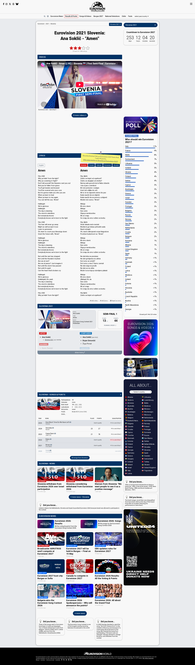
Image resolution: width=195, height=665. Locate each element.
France (130, 447)
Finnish (91, 165)
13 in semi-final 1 (115, 423)
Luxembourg (148, 400)
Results (71, 16)
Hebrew (99, 165)
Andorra (130, 400)
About (37, 659)
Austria (130, 409)
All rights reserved (148, 658)
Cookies (57, 659)
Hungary (130, 459)
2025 (40, 423)
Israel (129, 468)
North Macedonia (150, 421)
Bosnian (83, 165)
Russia (146, 435)
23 (92, 429)
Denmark (130, 438)
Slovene (116, 165)
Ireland (129, 465)
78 (99, 434)
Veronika (49, 428)
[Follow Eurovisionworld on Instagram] (6, 4)
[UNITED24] (141, 547)
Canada (130, 427)
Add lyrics (104, 300)
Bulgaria (130, 424)
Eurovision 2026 (140, 326)
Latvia (129, 473)
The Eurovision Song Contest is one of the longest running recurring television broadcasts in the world (79, 624)
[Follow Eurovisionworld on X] (10, 4)
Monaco (147, 409)
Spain (146, 453)
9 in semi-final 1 (116, 428)
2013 (80, 407)
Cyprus (130, 432)
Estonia (130, 441)
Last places (65, 407)
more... (63, 414)
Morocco (147, 415)
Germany (130, 453)
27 (99, 429)
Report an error (116, 300)
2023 (40, 434)
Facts (130, 16)
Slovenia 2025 (49, 340)
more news (80, 613)
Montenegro (148, 412)
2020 (40, 451)
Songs (85, 16)
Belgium (130, 418)
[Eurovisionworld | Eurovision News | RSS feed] (71, 659)
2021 (40, 445)
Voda (49, 451)
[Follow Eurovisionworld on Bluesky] (17, 4)
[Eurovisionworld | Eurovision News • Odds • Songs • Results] (97, 7)
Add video (94, 300)
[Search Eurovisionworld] (44, 16)
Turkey (146, 462)
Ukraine (147, 465)
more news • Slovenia (80, 497)
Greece (130, 456)
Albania (130, 397)
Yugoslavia (148, 471)
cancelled (118, 451)
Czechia (130, 435)
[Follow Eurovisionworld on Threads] (13, 4)
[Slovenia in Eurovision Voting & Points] (48, 404)
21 (92, 434)
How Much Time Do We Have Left (58, 423)
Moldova (147, 406)
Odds (124, 16)
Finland (130, 444)
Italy (129, 471)
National (112, 16)
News (57, 16)
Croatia (130, 429)
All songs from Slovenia (79, 458)
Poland (146, 427)
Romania (147, 432)
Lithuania (147, 397)
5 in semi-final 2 (116, 434)
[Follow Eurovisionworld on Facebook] (3, 4)
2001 (76, 404)
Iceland (130, 462)
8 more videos (79, 115)
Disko (48, 440)
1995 (80, 404)
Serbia (146, 441)
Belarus (130, 415)
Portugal (147, 429)
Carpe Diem (50, 434)
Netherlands (148, 418)
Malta (146, 403)
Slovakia (147, 447)
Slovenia (147, 450)
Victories (64, 402)
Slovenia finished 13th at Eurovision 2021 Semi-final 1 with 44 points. (101, 159)
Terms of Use (50, 659)
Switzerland (148, 459)
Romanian (107, 165)
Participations (65, 400)
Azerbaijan (131, 412)
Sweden (147, 456)
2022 (76, 407)
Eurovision (41, 24)
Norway (147, 424)
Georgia (130, 450)
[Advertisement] (18, 55)
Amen (49, 445)
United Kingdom (150, 468)
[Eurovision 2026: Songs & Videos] (140, 342)
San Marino (148, 438)
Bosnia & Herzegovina (133, 421)
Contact (43, 659)
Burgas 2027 (98, 16)
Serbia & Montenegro (150, 444)
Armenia (130, 403)
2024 (40, 429)
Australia (130, 406)
